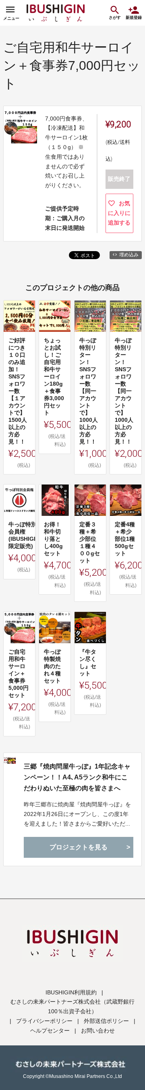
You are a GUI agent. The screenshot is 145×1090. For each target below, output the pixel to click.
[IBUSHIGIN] (56, 13)
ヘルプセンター (50, 1030)
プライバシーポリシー (44, 1021)
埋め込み (129, 255)
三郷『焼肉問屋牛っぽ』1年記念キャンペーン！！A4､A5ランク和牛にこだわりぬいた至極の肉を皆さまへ (77, 777)
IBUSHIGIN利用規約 (71, 992)
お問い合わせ (98, 1030)
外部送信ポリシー (106, 1021)
